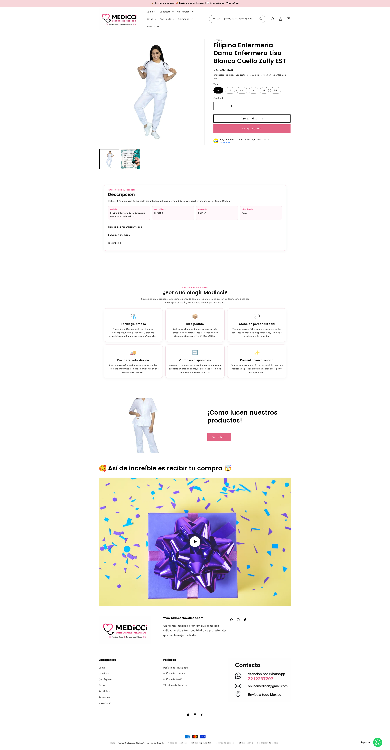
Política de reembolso (177, 742)
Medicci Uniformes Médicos (130, 743)
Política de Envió (172, 679)
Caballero (104, 673)
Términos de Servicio (175, 685)
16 (230, 90)
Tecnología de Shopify (153, 743)
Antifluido (104, 691)
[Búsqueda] (261, 19)
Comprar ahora (251, 128)
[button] (151, 11)
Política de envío (245, 742)
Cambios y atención (119, 234)
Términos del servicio (224, 742)
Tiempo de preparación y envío (125, 226)
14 (218, 90)
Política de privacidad (201, 742)
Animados (104, 697)
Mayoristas (105, 703)
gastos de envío (248, 74)
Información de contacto (268, 742)
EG (275, 90)
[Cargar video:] (195, 542)
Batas (102, 685)
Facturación (114, 242)
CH (241, 90)
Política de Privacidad (175, 667)
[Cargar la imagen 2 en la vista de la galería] (130, 159)
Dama (102, 667)
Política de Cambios (174, 673)
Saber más (225, 142)
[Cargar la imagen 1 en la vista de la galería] (109, 159)
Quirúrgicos (105, 679)
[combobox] (237, 19)
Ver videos (219, 437)
